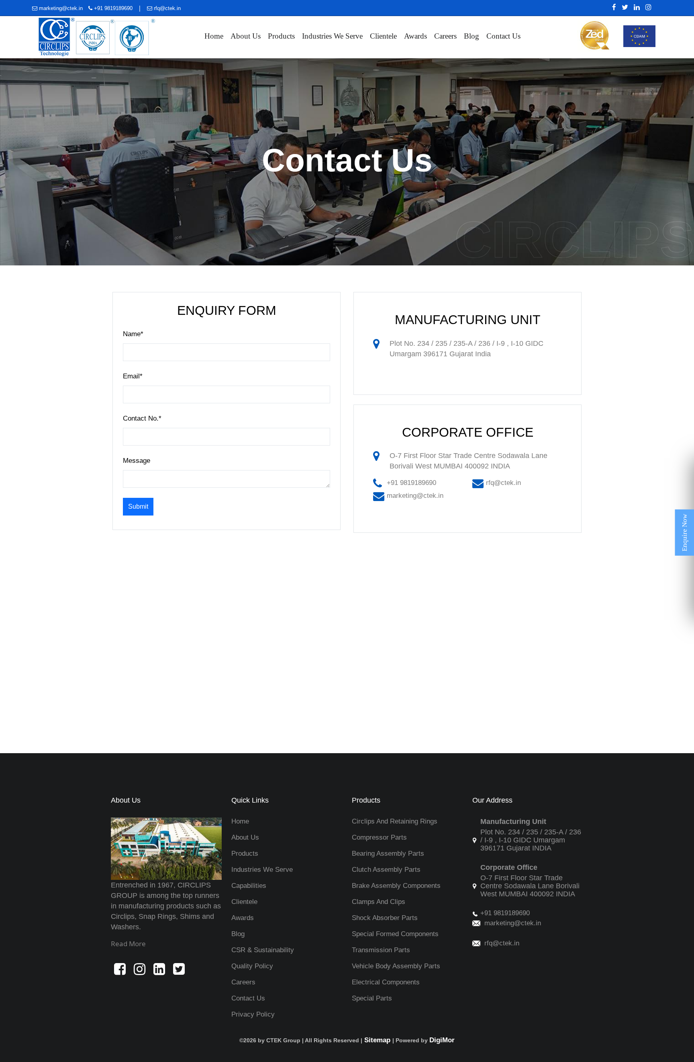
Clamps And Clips (378, 902)
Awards (415, 36)
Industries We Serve (332, 36)
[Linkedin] (635, 7)
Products (281, 36)
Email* (133, 376)
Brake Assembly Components (396, 885)
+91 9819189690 (112, 8)
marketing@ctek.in (60, 8)
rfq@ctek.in (166, 8)
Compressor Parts (379, 837)
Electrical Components (386, 982)
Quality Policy (252, 966)
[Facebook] (612, 7)
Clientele (383, 36)
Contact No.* (142, 418)
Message (136, 460)
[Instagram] (646, 7)
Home (213, 36)
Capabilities (248, 885)
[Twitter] (623, 7)
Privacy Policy (253, 1014)
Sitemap (377, 1040)
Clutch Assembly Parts (386, 869)
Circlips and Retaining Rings (394, 821)
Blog (471, 36)
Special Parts (372, 998)
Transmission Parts (381, 950)
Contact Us (503, 36)
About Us (246, 36)
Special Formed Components (395, 934)
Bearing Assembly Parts (388, 853)
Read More (128, 943)
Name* (133, 334)
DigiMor (442, 1040)
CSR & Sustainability (262, 950)
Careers (445, 36)
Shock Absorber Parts (385, 918)
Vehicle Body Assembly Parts (396, 966)
